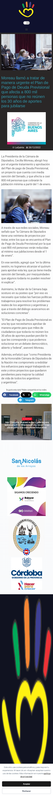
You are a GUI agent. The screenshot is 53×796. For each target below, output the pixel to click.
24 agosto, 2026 (28, 432)
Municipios (27, 419)
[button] (26, 29)
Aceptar (26, 784)
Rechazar (26, 791)
